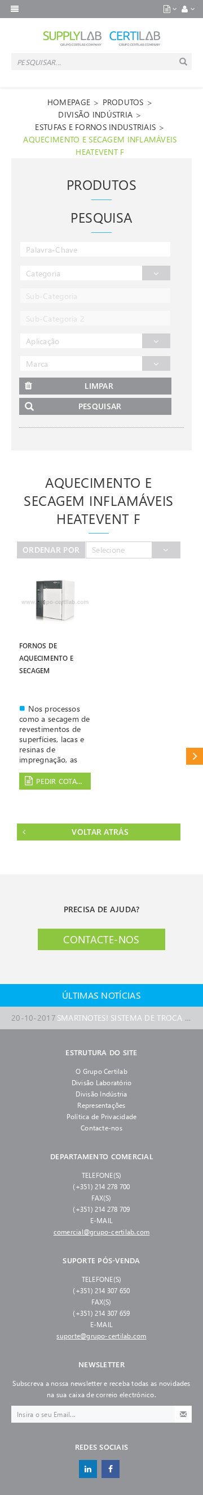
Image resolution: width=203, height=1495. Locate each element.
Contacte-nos (101, 939)
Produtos (123, 102)
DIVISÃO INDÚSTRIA (95, 114)
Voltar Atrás (100, 831)
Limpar (99, 385)
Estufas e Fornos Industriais (95, 127)
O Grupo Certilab (101, 1071)
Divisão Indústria (101, 1093)
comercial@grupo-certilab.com (102, 1231)
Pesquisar (100, 406)
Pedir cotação (63, 781)
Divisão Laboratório (102, 1082)
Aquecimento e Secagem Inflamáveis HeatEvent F (99, 145)
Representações (101, 1105)
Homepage (68, 102)
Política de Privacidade (102, 1116)
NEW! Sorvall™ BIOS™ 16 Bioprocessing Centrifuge (101, 1021)
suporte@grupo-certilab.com (101, 1335)
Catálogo (194, 756)
